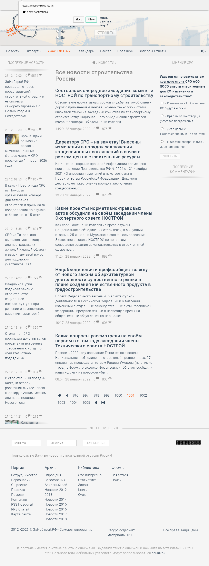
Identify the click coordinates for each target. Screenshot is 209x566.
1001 (131, 395)
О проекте (19, 485)
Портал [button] (17, 467)
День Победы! (152, 20)
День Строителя (159, 30)
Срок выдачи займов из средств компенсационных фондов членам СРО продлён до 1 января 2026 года (26, 150)
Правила (18, 490)
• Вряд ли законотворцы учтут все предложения (180, 119)
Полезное (125, 51)
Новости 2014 (56, 500)
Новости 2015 (56, 504)
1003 (61, 403)
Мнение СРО (183, 63)
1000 (118, 395)
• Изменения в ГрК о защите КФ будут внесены (182, 106)
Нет (63, 31)
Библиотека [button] (88, 467)
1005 (86, 403)
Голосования (55, 480)
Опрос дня (53, 475)
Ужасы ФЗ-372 (59, 51)
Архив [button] (50, 467)
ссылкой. (159, 553)
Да (62, 37)
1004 (74, 403)
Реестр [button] (105, 51)
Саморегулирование (76, 530)
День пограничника (156, 25)
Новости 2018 (56, 519)
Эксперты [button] (33, 51)
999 (107, 395)
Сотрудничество (24, 475)
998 (96, 395)
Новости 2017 (56, 514)
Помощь (18, 495)
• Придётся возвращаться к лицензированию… (182, 144)
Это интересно (89, 475)
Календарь (85, 51)
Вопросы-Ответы (152, 51)
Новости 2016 (56, 509)
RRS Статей (20, 509)
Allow (91, 19)
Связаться (120, 475)
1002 (143, 395)
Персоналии (21, 480)
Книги (83, 490)
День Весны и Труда (156, 15)
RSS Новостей (22, 504)
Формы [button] (118, 467)
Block (79, 19)
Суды (82, 495)
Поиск (116, 480)
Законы (84, 485)
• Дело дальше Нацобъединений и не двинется (182, 131)
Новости (106, 63)
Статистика (87, 480)
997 (86, 395)
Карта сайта (21, 514)
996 (75, 395)
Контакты (19, 500)
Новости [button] (13, 51)
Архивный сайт (57, 485)
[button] (203, 51)
